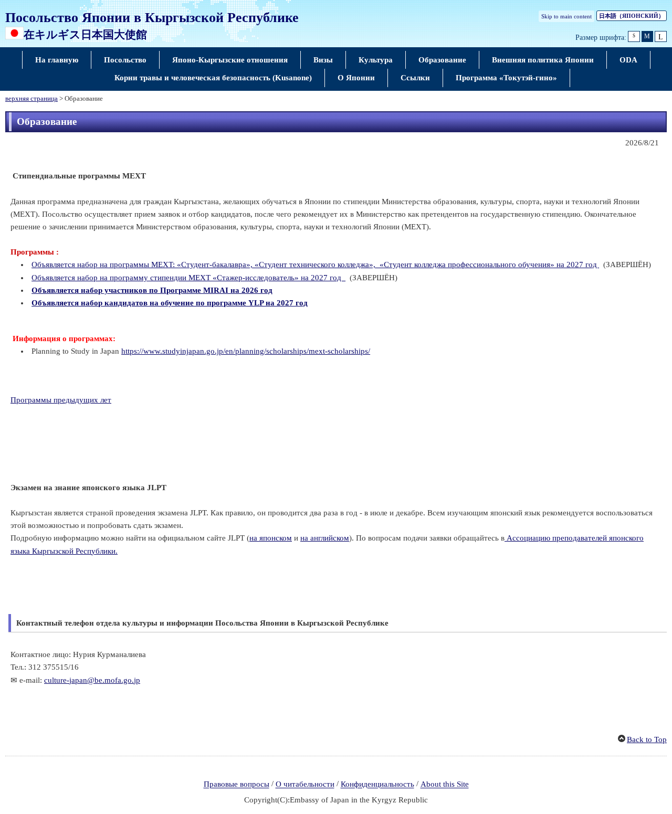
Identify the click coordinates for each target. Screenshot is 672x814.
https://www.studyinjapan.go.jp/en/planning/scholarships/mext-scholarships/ (245, 351)
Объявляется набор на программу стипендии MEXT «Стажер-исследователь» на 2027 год (188, 277)
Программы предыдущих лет (60, 400)
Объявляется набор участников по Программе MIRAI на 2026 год (152, 290)
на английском (324, 538)
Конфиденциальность (377, 784)
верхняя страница (31, 98)
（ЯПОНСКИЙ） (631, 16)
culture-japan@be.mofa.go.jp (92, 680)
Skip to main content (566, 16)
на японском (270, 538)
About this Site (445, 784)
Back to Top (647, 739)
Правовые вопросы (236, 784)
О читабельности (305, 784)
